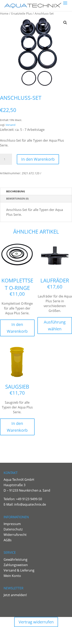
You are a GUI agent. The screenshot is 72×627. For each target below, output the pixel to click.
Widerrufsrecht (15, 534)
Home (4, 13)
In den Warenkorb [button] (17, 328)
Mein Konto (12, 576)
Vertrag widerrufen (36, 622)
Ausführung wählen (55, 325)
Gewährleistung (15, 559)
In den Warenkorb (38, 159)
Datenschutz (13, 529)
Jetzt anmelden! (15, 595)
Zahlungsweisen (16, 565)
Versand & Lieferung (19, 570)
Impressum (12, 524)
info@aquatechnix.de (30, 504)
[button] (65, 22)
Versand (10, 125)
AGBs (8, 540)
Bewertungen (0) (17, 198)
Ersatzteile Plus (21, 13)
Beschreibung (15, 191)
